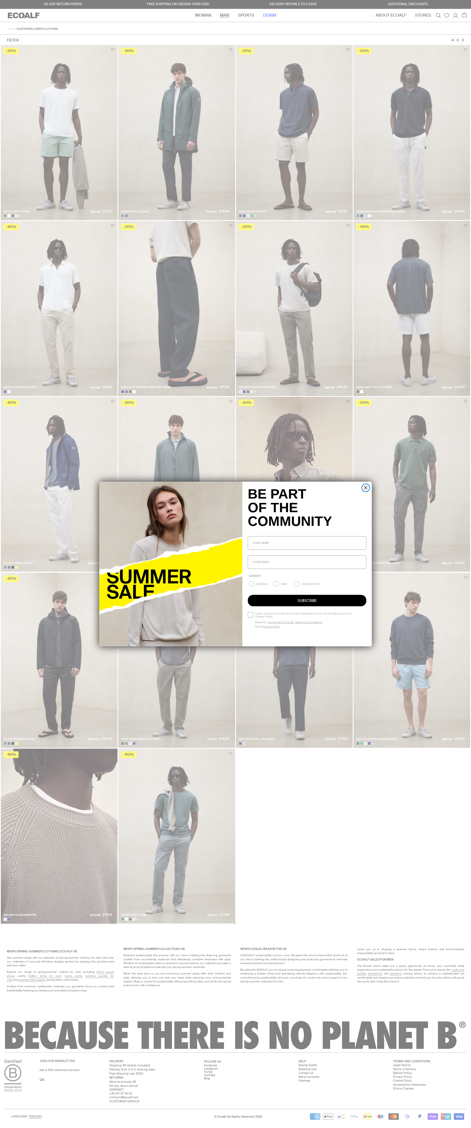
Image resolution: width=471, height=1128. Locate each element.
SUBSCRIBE (307, 600)
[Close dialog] (366, 488)
